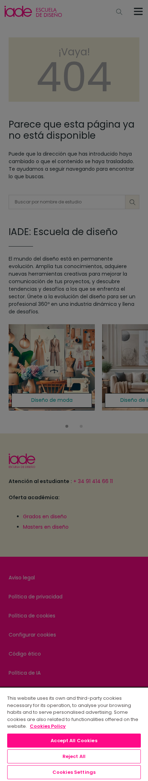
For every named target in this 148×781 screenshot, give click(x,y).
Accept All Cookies (74, 740)
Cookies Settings (74, 772)
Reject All (74, 756)
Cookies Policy (48, 726)
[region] (74, 734)
